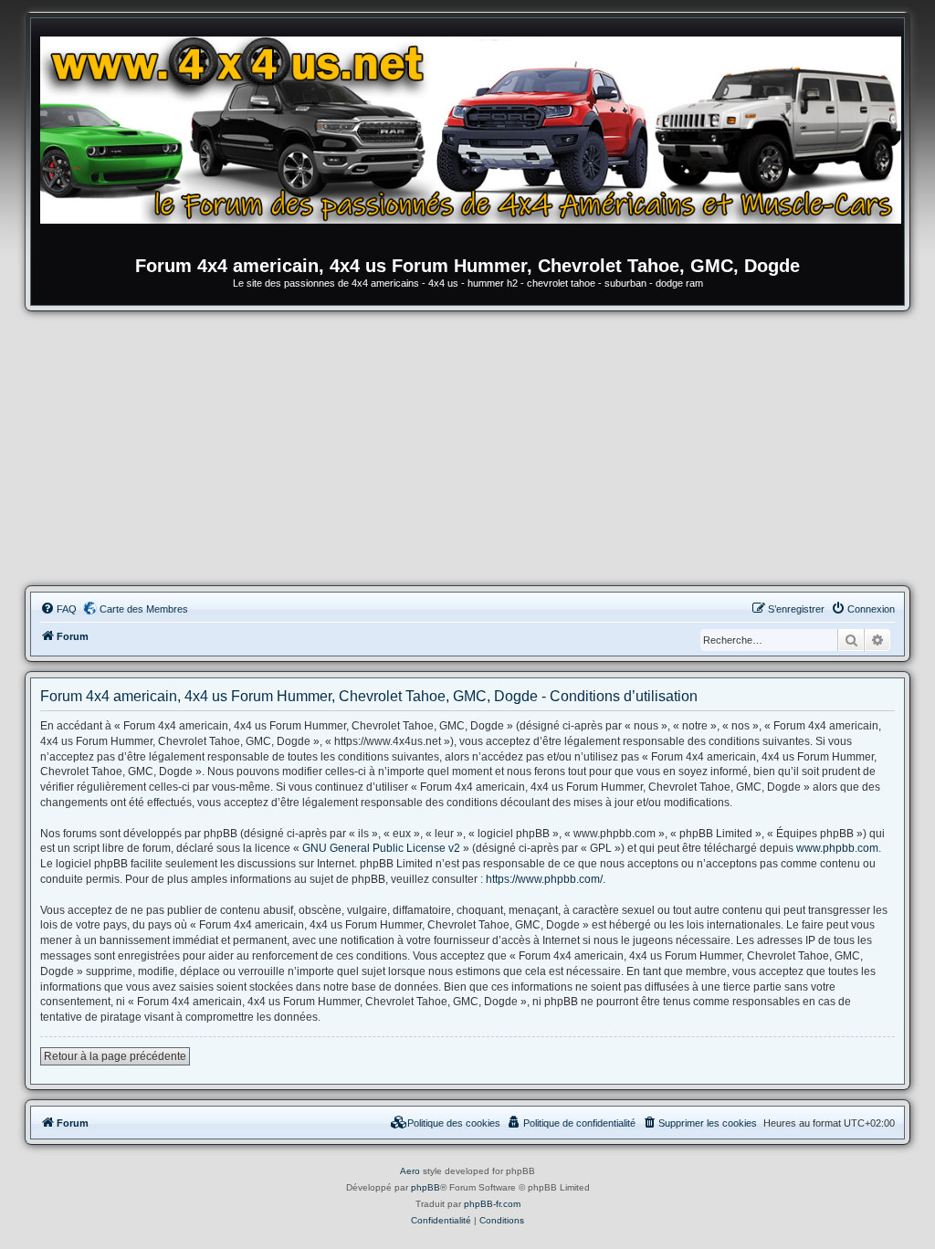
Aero (410, 1171)
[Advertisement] (467, 448)
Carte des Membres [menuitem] (144, 609)
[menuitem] (58, 609)
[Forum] (476, 141)
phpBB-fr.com (492, 1204)
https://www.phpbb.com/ (544, 879)
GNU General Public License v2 (381, 848)
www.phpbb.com (837, 848)
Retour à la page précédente (115, 1056)
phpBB (425, 1187)
